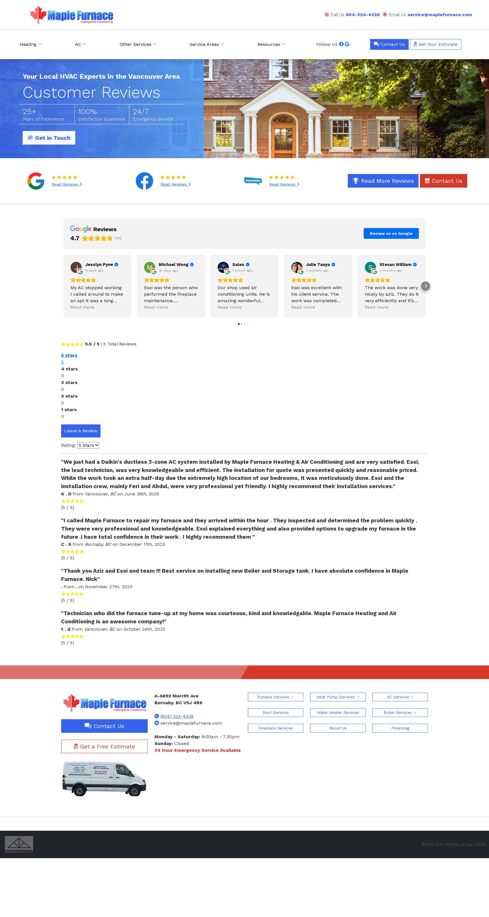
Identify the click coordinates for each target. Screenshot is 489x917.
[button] (63, 286)
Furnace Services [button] (274, 697)
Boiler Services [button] (398, 712)
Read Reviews (66, 184)
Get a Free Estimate (106, 746)
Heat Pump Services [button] (336, 697)
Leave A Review (80, 430)
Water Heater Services (338, 712)
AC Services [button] (398, 697)
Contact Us (392, 44)
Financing (400, 728)
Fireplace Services (275, 728)
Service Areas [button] (205, 44)
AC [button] (79, 44)
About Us (338, 728)
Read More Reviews (386, 180)
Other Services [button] (136, 44)
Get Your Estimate (437, 44)
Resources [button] (270, 44)
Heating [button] (29, 44)
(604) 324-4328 (176, 716)
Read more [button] (82, 307)
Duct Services (276, 712)
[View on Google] (76, 267)
